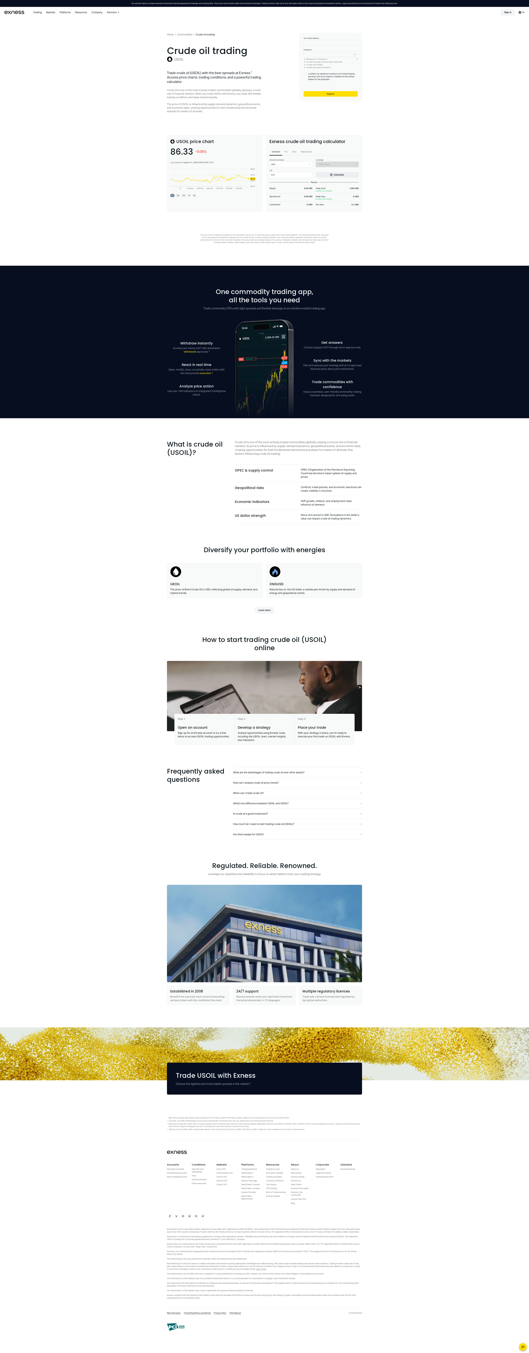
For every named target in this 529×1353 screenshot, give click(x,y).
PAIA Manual (235, 1341)
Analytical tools (273, 1197)
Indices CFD (222, 1209)
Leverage (319, 188)
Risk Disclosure (173, 1341)
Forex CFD (221, 1197)
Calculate (339, 203)
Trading (37, 12)
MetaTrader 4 (247, 1205)
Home (170, 34)
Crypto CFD (222, 1212)
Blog (293, 1231)
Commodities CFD (225, 1201)
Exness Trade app (249, 1209)
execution (205, 401)
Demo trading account (177, 1205)
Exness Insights (273, 1224)
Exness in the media (300, 1216)
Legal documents (323, 1201)
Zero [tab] (294, 180)
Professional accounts (177, 1201)
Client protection (199, 1208)
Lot (270, 199)
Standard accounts (175, 1197)
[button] (172, 223)
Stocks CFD (222, 1205)
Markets (50, 12)
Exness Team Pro (298, 1227)
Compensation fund (324, 1205)
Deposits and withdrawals (197, 1198)
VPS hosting (271, 1216)
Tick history (271, 1212)
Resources (81, 12)
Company (96, 12)
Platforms (65, 12)
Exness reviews (297, 1205)
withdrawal (190, 379)
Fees (194, 1204)
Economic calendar (274, 1201)
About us (295, 1197)
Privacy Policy (220, 1341)
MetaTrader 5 (247, 1201)
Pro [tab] (286, 180)
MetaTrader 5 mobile (250, 1212)
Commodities (185, 34)
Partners (112, 12)
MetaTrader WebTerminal (247, 1225)
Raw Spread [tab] (306, 180)
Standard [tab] (276, 180)
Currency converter (275, 1209)
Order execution (199, 1211)
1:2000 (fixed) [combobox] (323, 192)
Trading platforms (249, 1197)
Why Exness (296, 1201)
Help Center (296, 1212)
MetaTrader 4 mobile (250, 1216)
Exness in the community (297, 1221)
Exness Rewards (348, 1197)
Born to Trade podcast (276, 1220)
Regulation (320, 1197)
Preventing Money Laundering (197, 1341)
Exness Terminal (248, 1220)
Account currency (276, 188)
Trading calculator (274, 1205)
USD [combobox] (273, 192)
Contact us (296, 1209)
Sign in (508, 12)
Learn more (264, 638)
